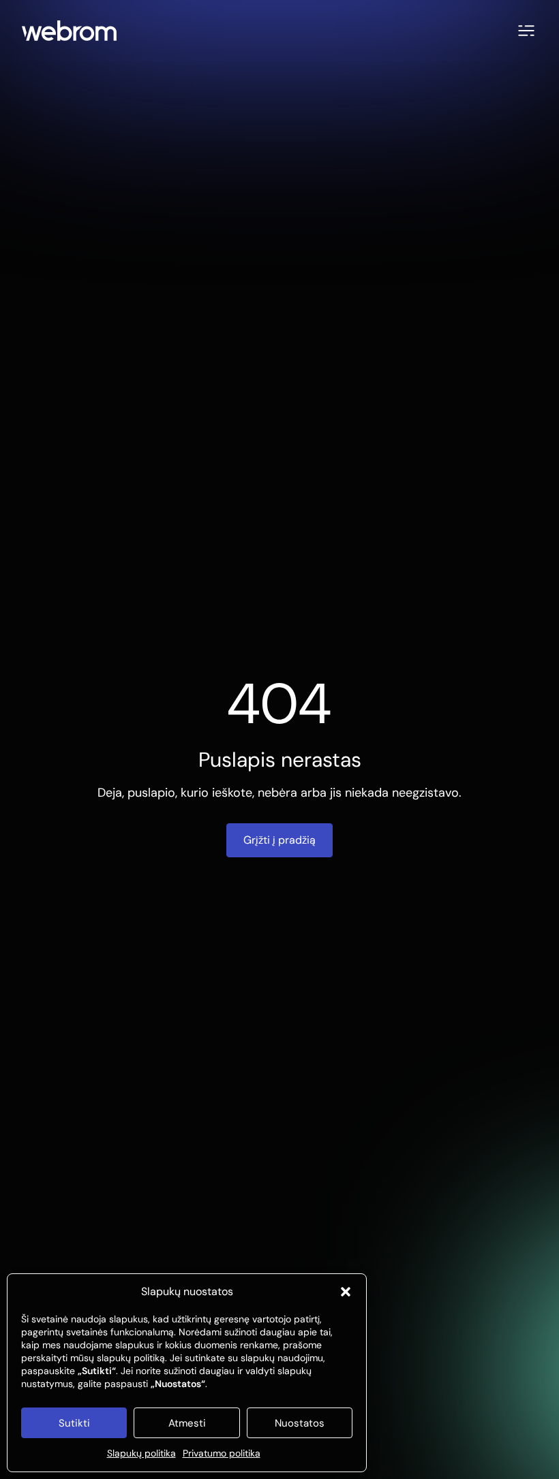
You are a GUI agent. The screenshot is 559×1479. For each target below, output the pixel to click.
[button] (345, 1292)
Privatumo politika (221, 1453)
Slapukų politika (141, 1453)
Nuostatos (299, 1423)
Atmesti (187, 1423)
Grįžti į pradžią (279, 840)
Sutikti (74, 1423)
